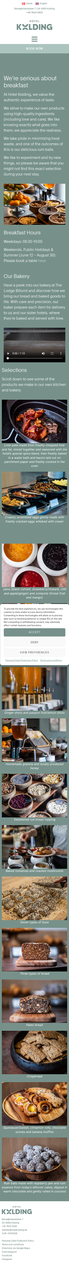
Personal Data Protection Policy (21, 660)
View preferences (34, 652)
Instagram (7, 1259)
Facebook (7, 1256)
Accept (34, 632)
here (42, 261)
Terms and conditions (51, 660)
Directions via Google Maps (16, 1248)
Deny (35, 642)
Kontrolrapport (9, 1252)
